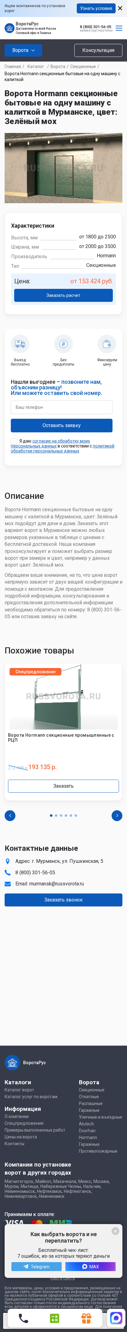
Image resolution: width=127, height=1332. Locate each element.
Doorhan (87, 1130)
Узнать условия (96, 8)
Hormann (88, 1137)
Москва (101, 1181)
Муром (11, 1186)
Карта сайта (62, 1277)
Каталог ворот (19, 1089)
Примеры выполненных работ (35, 1130)
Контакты (14, 1143)
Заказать (63, 786)
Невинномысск (20, 1191)
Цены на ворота (21, 1136)
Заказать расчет (63, 295)
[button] (51, 815)
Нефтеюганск (77, 1191)
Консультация (98, 50)
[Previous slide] (10, 815)
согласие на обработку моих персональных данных (50, 443)
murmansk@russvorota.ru (56, 884)
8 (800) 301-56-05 (95, 26)
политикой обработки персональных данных (62, 448)
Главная (13, 66)
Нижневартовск (21, 1196)
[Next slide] (117, 815)
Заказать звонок (63, 900)
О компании (17, 1116)
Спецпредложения (24, 1123)
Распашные (91, 1103)
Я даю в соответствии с (62, 446)
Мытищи (29, 1186)
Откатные (89, 1096)
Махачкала (64, 1181)
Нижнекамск (51, 1196)
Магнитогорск (19, 1181)
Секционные (83, 66)
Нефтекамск (49, 1191)
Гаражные (89, 1110)
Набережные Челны (60, 1186)
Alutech (86, 1123)
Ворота (58, 66)
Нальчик (91, 1186)
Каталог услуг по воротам (31, 1096)
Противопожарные (98, 1151)
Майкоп (43, 1181)
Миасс (84, 1181)
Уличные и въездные (100, 1117)
